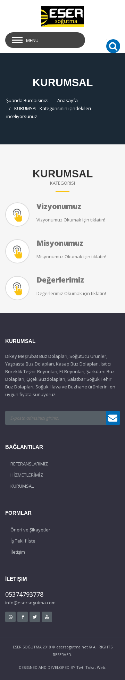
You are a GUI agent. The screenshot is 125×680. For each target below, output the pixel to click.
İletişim (17, 552)
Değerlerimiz (60, 280)
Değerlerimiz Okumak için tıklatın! (71, 293)
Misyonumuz (59, 243)
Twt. (80, 667)
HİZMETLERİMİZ (26, 475)
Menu (32, 40)
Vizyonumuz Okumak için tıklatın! (70, 220)
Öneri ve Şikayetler (30, 530)
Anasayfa (67, 100)
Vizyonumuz (58, 206)
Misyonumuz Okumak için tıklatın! (71, 256)
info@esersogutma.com (30, 602)
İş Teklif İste (22, 541)
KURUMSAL (26, 108)
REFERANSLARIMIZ (29, 464)
